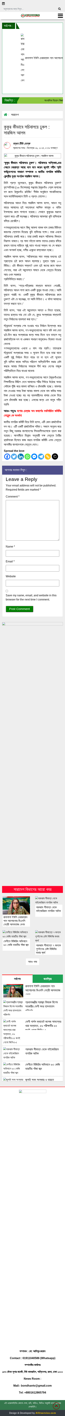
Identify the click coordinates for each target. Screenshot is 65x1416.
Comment (12, 496)
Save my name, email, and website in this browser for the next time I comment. (31, 597)
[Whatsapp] (27, 457)
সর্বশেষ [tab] (17, 979)
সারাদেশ (15, 114)
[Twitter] (14, 457)
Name (10, 546)
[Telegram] (41, 457)
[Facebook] (7, 457)
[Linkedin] (21, 457)
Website (11, 576)
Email (10, 561)
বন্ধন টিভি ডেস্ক (21, 143)
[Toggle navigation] (60, 16)
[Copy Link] (48, 457)
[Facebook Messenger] (34, 457)
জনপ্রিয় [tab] (48, 979)
